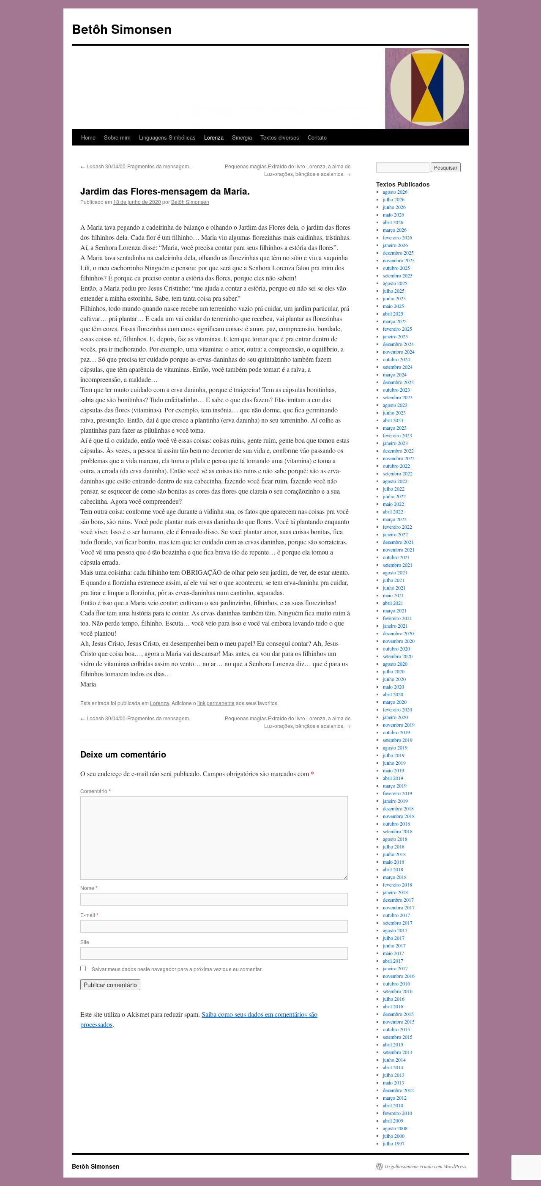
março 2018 (395, 876)
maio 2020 (393, 686)
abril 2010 (393, 1105)
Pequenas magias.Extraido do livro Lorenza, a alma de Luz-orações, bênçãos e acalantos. (288, 169)
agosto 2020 (395, 663)
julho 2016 (393, 998)
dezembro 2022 (398, 450)
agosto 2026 (395, 191)
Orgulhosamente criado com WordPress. (426, 1166)
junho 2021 (394, 587)
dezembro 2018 (398, 808)
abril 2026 (393, 222)
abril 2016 (393, 1006)
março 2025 (395, 321)
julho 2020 (393, 671)
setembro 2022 (398, 473)
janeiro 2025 (395, 336)
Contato (317, 137)
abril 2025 (393, 313)
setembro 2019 (398, 739)
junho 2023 (394, 412)
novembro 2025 (399, 260)
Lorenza (214, 137)
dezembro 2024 (398, 343)
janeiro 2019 (395, 800)
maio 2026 (393, 214)
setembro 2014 (398, 1052)
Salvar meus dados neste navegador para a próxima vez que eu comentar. (177, 968)
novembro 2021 (399, 549)
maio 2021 (393, 595)
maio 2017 (393, 953)
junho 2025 (394, 298)
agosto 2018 (395, 838)
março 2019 (395, 785)
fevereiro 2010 (397, 1112)
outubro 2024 (396, 359)
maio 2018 (393, 861)
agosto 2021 (395, 572)
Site (84, 941)
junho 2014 (394, 1059)
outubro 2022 (396, 465)
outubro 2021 (396, 557)
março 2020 (395, 701)
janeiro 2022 (395, 534)
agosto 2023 (395, 404)
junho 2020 (394, 678)
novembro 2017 (399, 907)
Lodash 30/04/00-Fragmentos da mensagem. (135, 166)
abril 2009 (393, 1120)
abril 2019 (393, 777)
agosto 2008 (395, 1128)
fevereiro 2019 (397, 793)
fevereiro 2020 (397, 709)
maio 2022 (393, 503)
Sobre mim (117, 137)
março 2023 (395, 427)
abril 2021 (393, 602)
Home (88, 137)
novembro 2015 (399, 1021)
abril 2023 (393, 420)
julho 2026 (393, 199)
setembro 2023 (398, 397)
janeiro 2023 (395, 442)
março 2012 (395, 1097)
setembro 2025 (398, 275)
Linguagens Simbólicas (167, 137)
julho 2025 (393, 290)
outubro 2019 (396, 732)
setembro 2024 (398, 366)
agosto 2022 (395, 481)
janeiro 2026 (395, 245)
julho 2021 (393, 580)
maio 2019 (393, 770)
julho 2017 (393, 937)
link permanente (216, 702)
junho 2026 (394, 206)
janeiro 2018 (395, 892)
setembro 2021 (398, 564)
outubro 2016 (396, 983)
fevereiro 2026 (397, 237)
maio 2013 (393, 1082)
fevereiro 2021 (397, 618)
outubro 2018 (396, 823)
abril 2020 (393, 694)
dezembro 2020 (398, 633)
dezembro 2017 (398, 899)
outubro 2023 (396, 389)
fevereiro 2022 (397, 526)
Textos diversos (279, 137)
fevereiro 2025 (397, 328)
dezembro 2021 (398, 541)
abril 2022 (393, 511)
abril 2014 (393, 1067)
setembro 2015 (398, 1036)
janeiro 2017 (395, 968)
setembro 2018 (398, 831)
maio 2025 (393, 305)
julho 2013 (393, 1074)
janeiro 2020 (395, 717)
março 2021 (395, 610)
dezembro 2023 (398, 382)
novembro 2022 (399, 458)
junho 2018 (394, 854)
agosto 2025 (395, 283)
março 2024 (395, 374)
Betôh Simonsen (122, 28)
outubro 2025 (396, 267)
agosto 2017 (395, 930)
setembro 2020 (398, 656)
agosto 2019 (395, 747)
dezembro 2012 (398, 1090)
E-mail (89, 914)
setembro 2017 (398, 922)
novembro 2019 (399, 724)
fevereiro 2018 (397, 884)
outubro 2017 (396, 914)
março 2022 (395, 519)
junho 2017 (394, 945)
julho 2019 (393, 755)
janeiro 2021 (395, 625)
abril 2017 (393, 960)
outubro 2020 (396, 648)
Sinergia (242, 137)
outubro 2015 (396, 1029)
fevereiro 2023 (397, 435)
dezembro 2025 (398, 252)
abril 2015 (393, 1044)
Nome (89, 887)
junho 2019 (394, 762)
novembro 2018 (399, 816)
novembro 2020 (399, 640)
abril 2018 (393, 869)
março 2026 (395, 229)
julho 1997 (393, 1143)
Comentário (95, 790)
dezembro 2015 (398, 1013)
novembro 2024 (399, 351)
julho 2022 (393, 488)
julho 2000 (393, 1135)
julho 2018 (393, 846)
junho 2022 (394, 496)
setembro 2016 (398, 991)
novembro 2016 (399, 975)
